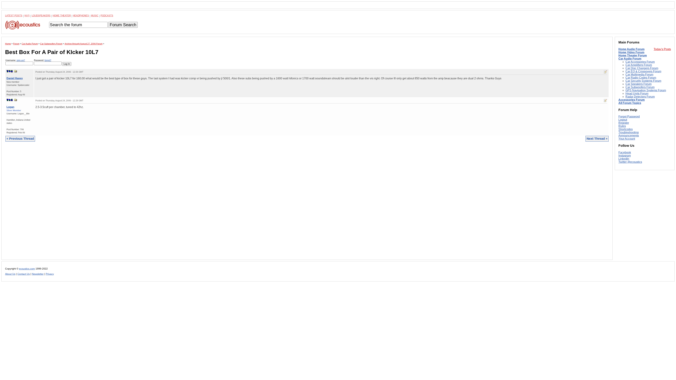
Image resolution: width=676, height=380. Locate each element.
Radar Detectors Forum (640, 96)
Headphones (81, 15)
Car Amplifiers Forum (638, 65)
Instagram (624, 155)
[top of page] (8, 71)
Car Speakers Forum (638, 84)
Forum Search (123, 24)
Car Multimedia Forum (639, 74)
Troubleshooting (628, 132)
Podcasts (107, 15)
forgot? (48, 60)
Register (623, 122)
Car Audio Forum (629, 58)
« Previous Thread (20, 138)
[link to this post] (15, 71)
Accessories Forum (631, 99)
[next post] (10, 71)
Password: (42, 60)
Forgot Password (629, 116)
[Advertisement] (110, 203)
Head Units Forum (636, 93)
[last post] (12, 71)
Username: (15, 60)
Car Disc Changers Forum (641, 68)
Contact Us (23, 274)
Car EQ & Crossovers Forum (643, 71)
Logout (622, 119)
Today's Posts (662, 49)
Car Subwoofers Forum (640, 87)
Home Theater (62, 15)
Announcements (628, 135)
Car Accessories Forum (640, 61)
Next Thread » (597, 138)
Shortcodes (625, 129)
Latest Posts (13, 15)
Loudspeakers (41, 15)
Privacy (50, 274)
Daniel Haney (15, 78)
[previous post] (10, 100)
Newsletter (38, 274)
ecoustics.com (27, 268)
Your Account (626, 138)
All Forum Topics (629, 103)
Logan (10, 106)
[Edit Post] (605, 71)
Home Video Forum (631, 52)
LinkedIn (623, 158)
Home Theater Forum (632, 55)
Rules (622, 126)
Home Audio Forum (631, 49)
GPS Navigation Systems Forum (645, 90)
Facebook (624, 152)
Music (94, 15)
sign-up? (21, 60)
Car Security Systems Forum (643, 80)
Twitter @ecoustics (630, 161)
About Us (10, 274)
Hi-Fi (27, 15)
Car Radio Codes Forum (640, 77)
